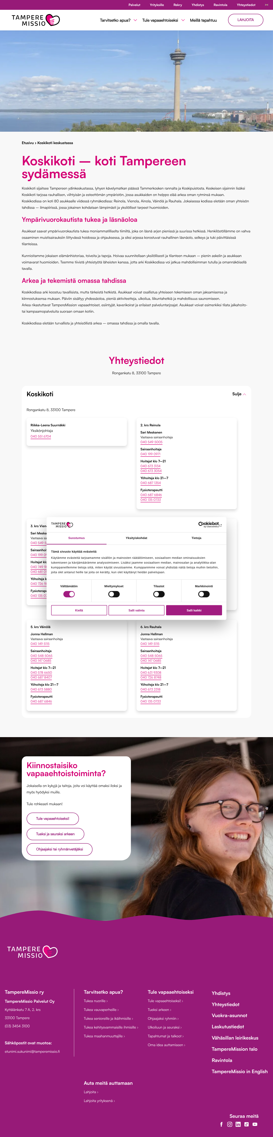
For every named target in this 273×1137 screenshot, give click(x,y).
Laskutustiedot (228, 1027)
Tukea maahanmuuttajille (104, 1036)
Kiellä (79, 610)
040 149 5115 (40, 644)
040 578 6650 (41, 672)
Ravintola (222, 1060)
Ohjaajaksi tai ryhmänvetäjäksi (59, 849)
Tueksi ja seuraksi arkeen (55, 834)
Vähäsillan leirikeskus (235, 1038)
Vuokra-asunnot (229, 1015)
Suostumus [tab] (76, 538)
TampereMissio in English (240, 1071)
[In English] (266, 5)
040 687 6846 (151, 495)
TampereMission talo (234, 1049)
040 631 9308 (150, 672)
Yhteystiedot (225, 1004)
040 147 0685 (41, 660)
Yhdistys (221, 993)
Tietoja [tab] (196, 538)
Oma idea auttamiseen (166, 1045)
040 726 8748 (150, 677)
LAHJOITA (246, 20)
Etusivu (28, 143)
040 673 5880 (41, 689)
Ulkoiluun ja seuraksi (164, 1027)
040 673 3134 (150, 466)
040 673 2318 (150, 689)
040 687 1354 (150, 483)
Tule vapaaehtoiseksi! (52, 818)
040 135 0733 (150, 500)
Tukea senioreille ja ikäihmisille (108, 1018)
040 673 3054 (151, 471)
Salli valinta (136, 610)
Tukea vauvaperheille (100, 1010)
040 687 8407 (41, 677)
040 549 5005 (151, 442)
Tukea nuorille (95, 1001)
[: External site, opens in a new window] (204, 525)
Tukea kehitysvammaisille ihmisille (110, 1027)
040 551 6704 (41, 436)
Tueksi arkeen (159, 1010)
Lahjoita (90, 1092)
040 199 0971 (150, 454)
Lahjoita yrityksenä (99, 1101)
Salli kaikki (194, 610)
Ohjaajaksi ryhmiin (162, 1018)
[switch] (114, 594)
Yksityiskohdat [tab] (136, 538)
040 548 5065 (41, 656)
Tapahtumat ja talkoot (165, 1036)
